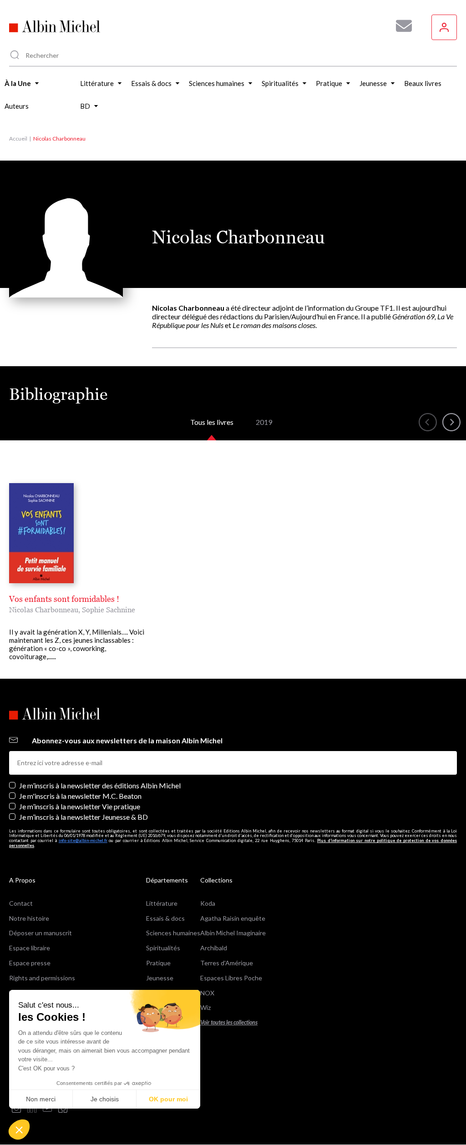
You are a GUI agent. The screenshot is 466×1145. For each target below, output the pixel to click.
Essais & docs (165, 918)
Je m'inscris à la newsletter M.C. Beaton (80, 796)
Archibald (213, 948)
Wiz (205, 1007)
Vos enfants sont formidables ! (64, 599)
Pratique (158, 963)
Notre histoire (29, 918)
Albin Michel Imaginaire (233, 933)
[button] (19, 1129)
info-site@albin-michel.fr (83, 840)
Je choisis (105, 1099)
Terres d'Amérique (226, 963)
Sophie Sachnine (108, 609)
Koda (207, 903)
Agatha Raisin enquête (232, 918)
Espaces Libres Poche (231, 978)
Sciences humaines (173, 933)
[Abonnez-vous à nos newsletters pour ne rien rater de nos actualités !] (400, 25)
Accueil (18, 138)
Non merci (41, 1099)
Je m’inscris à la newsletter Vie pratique (79, 806)
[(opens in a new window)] (16, 1109)
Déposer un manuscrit (40, 933)
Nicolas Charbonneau (43, 609)
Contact (21, 903)
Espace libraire (29, 948)
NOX (207, 993)
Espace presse (30, 963)
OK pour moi (168, 1099)
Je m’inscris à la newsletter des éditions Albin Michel (100, 785)
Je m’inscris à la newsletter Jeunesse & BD (83, 816)
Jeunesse (159, 978)
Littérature (161, 903)
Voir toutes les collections (229, 1022)
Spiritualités (163, 948)
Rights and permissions (42, 978)
